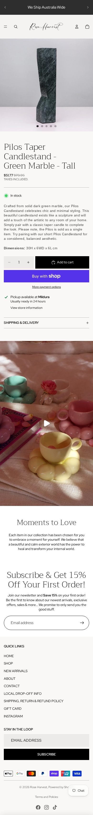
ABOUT (10, 678)
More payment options (46, 287)
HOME (9, 656)
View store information (26, 308)
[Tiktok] (55, 807)
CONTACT (12, 686)
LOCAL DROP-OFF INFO (22, 693)
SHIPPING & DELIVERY (21, 322)
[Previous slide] (5, 7)
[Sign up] (82, 623)
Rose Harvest (38, 787)
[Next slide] (88, 7)
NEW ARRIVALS (15, 671)
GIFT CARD (12, 708)
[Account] (77, 26)
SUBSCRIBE (46, 754)
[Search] (15, 26)
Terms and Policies (46, 797)
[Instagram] (46, 807)
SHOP (8, 663)
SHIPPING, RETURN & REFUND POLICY (33, 701)
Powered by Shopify (61, 787)
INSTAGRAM (13, 716)
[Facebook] (38, 807)
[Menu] (5, 26)
